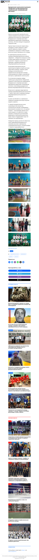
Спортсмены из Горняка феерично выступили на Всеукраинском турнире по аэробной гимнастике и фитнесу (19, 438)
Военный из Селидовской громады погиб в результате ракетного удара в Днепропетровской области (18, 368)
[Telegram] (12, 262)
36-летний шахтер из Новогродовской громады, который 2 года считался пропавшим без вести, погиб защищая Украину (17, 325)
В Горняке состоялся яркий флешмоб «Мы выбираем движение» (18, 541)
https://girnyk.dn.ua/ (22, 556)
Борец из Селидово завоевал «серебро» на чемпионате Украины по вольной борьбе (18, 459)
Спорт (11, 251)
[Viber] (15, 262)
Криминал (10, 287)
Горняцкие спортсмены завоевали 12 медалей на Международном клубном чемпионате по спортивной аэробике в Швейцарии (17, 479)
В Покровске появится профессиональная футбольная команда (18, 520)
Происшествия (11, 308)
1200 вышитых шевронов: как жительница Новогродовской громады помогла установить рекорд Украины (18, 347)
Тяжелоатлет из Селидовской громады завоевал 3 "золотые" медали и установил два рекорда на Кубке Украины (18, 411)
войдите (23, 550)
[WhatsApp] (18, 262)
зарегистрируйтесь (12, 551)
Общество (10, 330)
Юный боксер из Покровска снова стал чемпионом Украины (17, 500)
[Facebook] (9, 262)
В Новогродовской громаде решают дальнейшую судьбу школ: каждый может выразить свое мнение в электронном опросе (19, 389)
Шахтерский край (12, 248)
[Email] (23, 262)
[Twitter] (21, 262)
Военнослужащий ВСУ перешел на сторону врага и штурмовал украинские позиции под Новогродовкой (19, 304)
